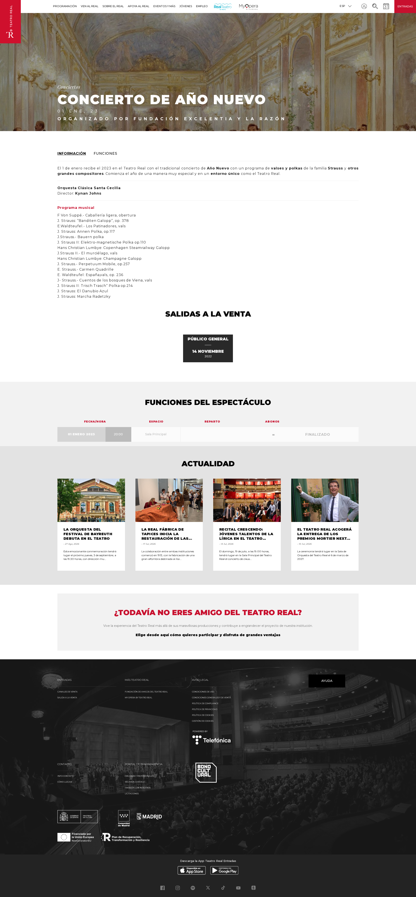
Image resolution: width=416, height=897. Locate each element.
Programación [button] (65, 6)
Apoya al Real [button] (138, 6)
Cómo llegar (64, 782)
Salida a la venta (67, 697)
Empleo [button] (202, 6)
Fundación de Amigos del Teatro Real (146, 692)
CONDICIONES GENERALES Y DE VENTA (211, 697)
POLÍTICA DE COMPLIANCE (205, 703)
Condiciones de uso (203, 692)
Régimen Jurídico (135, 782)
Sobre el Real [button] (113, 6)
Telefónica (211, 738)
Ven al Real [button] (89, 6)
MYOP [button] (242, 6)
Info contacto (65, 776)
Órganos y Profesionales (139, 776)
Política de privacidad (204, 709)
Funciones (105, 153)
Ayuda (326, 681)
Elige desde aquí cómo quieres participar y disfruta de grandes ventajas (208, 635)
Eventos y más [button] (164, 6)
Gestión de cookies (202, 721)
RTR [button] (215, 6)
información (71, 153)
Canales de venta (67, 692)
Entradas (405, 6)
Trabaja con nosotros (138, 787)
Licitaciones (132, 793)
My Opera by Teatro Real (138, 697)
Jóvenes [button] (185, 6)
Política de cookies (203, 715)
